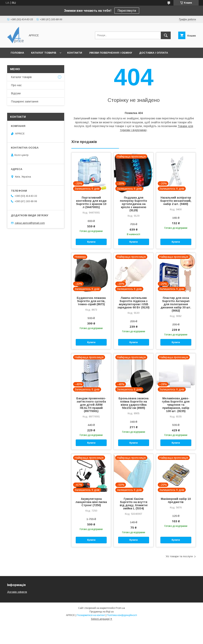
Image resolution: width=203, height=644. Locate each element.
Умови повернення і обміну (110, 52)
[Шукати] (166, 35)
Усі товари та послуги (179, 556)
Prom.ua (120, 608)
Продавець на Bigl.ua (101, 611)
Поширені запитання (24, 101)
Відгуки (16, 93)
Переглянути (127, 10)
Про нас (16, 85)
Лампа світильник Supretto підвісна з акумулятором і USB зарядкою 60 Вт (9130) (133, 302)
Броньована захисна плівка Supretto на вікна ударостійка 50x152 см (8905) (133, 403)
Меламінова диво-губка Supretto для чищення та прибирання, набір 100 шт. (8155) (176, 405)
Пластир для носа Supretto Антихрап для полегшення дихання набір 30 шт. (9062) (176, 304)
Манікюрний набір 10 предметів (176, 500)
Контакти (74, 52)
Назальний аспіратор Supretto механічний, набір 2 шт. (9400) (175, 201)
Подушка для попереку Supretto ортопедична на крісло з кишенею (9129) (133, 204)
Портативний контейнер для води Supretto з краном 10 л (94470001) (91, 202)
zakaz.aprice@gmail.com (30, 222)
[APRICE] (15, 42)
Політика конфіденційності (122, 615)
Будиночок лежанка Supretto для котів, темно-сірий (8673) (91, 301)
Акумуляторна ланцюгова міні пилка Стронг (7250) (91, 502)
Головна (17, 52)
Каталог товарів (43, 52)
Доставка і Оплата (153, 52)
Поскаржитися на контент (91, 615)
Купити (91, 241)
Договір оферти (17, 591)
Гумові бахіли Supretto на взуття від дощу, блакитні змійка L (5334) (133, 503)
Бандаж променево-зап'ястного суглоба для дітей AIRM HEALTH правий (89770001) (91, 405)
